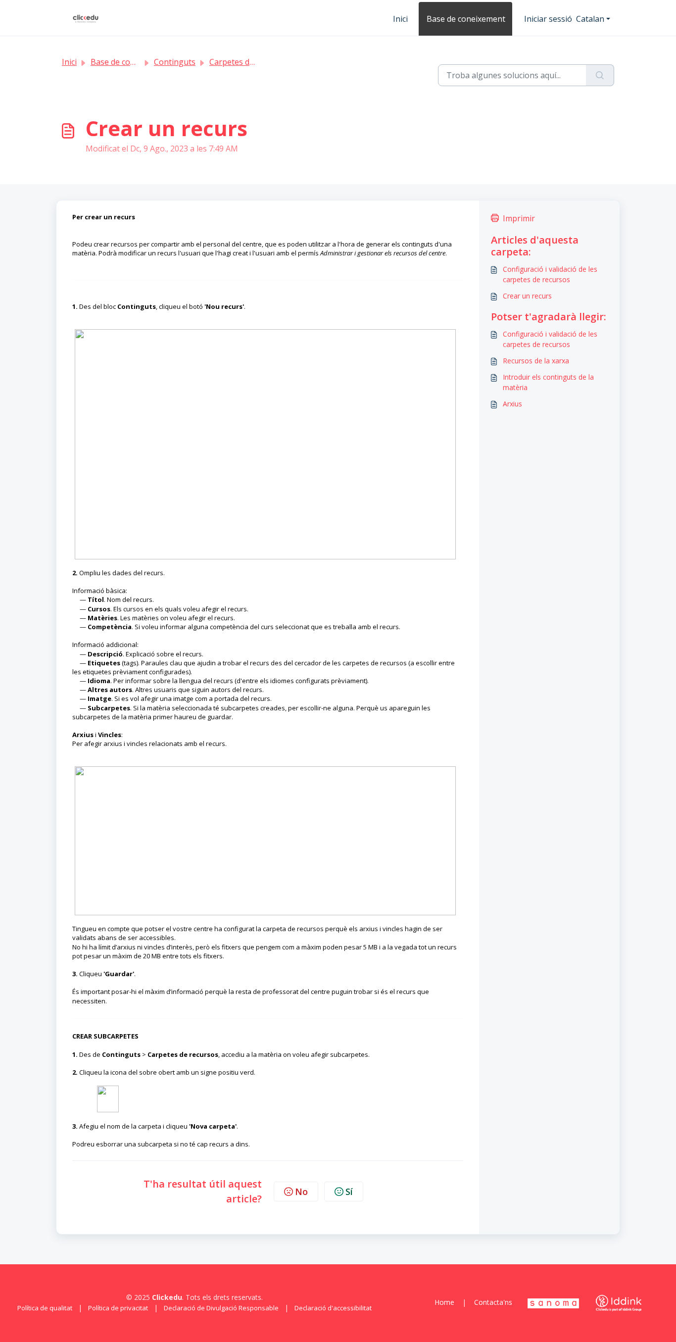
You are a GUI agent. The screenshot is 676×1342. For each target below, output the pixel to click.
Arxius (512, 403)
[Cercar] (600, 75)
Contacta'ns (493, 1302)
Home (444, 1302)
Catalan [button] (590, 18)
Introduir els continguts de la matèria (548, 382)
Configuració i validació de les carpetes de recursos (550, 274)
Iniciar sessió (548, 18)
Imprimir (519, 218)
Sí (349, 1191)
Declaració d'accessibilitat (333, 1307)
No (301, 1191)
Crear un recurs (527, 295)
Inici (400, 18)
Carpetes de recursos (249, 61)
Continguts (174, 61)
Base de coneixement (466, 18)
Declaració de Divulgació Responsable (221, 1307)
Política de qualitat (44, 1307)
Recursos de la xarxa (536, 360)
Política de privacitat (118, 1307)
